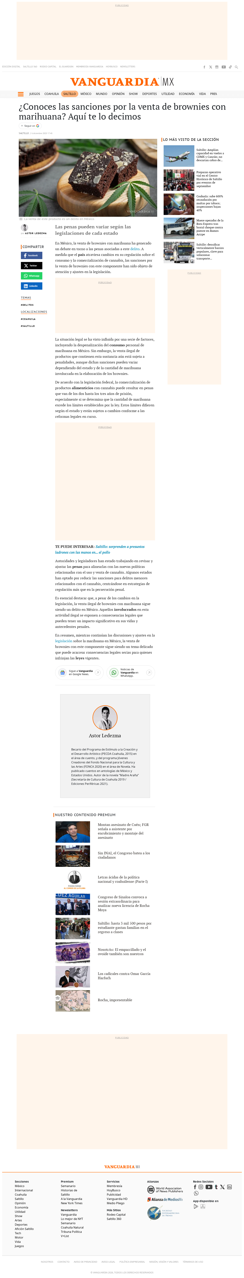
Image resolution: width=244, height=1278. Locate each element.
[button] (21, 94)
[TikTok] (230, 67)
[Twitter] (210, 67)
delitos (28, 304)
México (86, 94)
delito (135, 249)
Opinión (118, 94)
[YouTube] (223, 67)
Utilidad (168, 94)
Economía (187, 94)
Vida (202, 94)
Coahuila (51, 94)
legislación (63, 641)
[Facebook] (204, 67)
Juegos (34, 94)
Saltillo (69, 94)
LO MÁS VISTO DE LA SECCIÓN (191, 140)
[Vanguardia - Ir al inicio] (122, 81)
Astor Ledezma (36, 233)
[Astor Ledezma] (105, 717)
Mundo (101, 94)
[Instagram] (217, 67)
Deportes (149, 94)
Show (133, 94)
